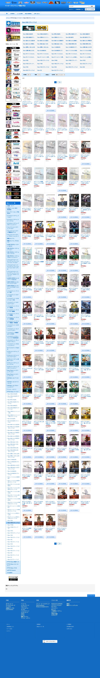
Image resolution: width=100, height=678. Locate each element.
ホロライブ (53, 612)
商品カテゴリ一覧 (40, 626)
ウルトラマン (24, 606)
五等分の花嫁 (54, 613)
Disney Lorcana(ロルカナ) (42, 606)
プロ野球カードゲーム (56, 611)
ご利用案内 (69, 624)
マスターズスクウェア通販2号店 (15, 5)
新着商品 (38, 624)
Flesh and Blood (40, 605)
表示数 (25, 74)
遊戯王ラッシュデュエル (72, 605)
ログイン (72, 9)
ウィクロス (8, 606)
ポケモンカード (9, 603)
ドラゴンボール (24, 608)
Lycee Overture (9, 609)
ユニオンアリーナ (25, 605)
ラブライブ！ (54, 615)
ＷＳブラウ (53, 606)
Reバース (53, 609)
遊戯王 (68, 603)
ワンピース (23, 603)
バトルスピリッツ (25, 611)
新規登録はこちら (79, 9)
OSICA (22, 613)
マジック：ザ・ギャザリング (42, 603)
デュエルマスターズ (10, 605)
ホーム (8, 624)
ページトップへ (92, 595)
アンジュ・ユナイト (25, 618)
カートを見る (9, 628)
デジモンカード (24, 612)
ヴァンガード (54, 608)
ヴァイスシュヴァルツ (56, 605)
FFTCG (22, 615)
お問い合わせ (69, 628)
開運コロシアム (24, 616)
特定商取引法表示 (70, 626)
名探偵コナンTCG (10, 608)
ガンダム (23, 609)
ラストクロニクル (14, 100)
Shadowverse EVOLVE (56, 603)
